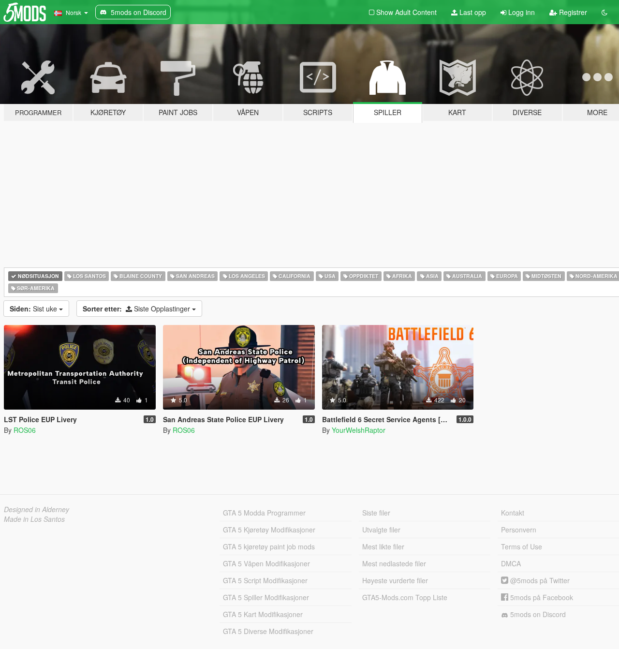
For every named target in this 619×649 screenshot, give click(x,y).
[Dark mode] (604, 12)
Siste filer (376, 512)
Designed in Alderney (36, 509)
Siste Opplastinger (137, 308)
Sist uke (34, 308)
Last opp (471, 12)
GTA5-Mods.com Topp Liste (404, 597)
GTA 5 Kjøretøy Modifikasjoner (269, 529)
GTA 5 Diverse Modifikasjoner (268, 631)
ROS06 (25, 430)
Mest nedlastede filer (394, 563)
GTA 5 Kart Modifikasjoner (263, 614)
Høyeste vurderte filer (395, 580)
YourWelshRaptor (358, 430)
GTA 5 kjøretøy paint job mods (269, 546)
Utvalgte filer (381, 529)
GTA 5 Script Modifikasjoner (265, 580)
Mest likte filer (383, 546)
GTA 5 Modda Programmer (264, 512)
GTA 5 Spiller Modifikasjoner (266, 597)
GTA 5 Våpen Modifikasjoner (266, 563)
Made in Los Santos (34, 519)
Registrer (572, 12)
